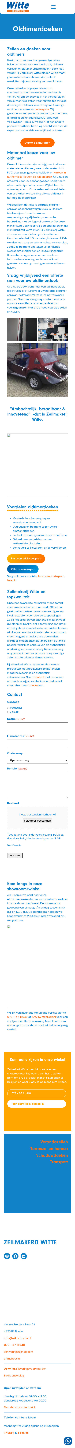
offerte (33, 685)
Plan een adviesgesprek (26, 558)
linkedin (11, 580)
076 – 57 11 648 (21, 1093)
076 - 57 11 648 (14, 1345)
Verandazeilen (54, 1142)
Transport (59, 1161)
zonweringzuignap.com (18, 1352)
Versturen (15, 855)
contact (39, 677)
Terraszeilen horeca (49, 1148)
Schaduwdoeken (52, 1155)
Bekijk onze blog (14, 1375)
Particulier (16, 707)
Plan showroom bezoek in (28, 1103)
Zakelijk (14, 712)
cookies (23, 1433)
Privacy (9, 1433)
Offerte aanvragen (23, 569)
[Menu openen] (53, 7)
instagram (57, 576)
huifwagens (42, 109)
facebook (44, 576)
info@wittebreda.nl (44, 1017)
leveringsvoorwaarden (25, 1369)
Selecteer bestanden (37, 820)
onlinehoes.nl (12, 1358)
